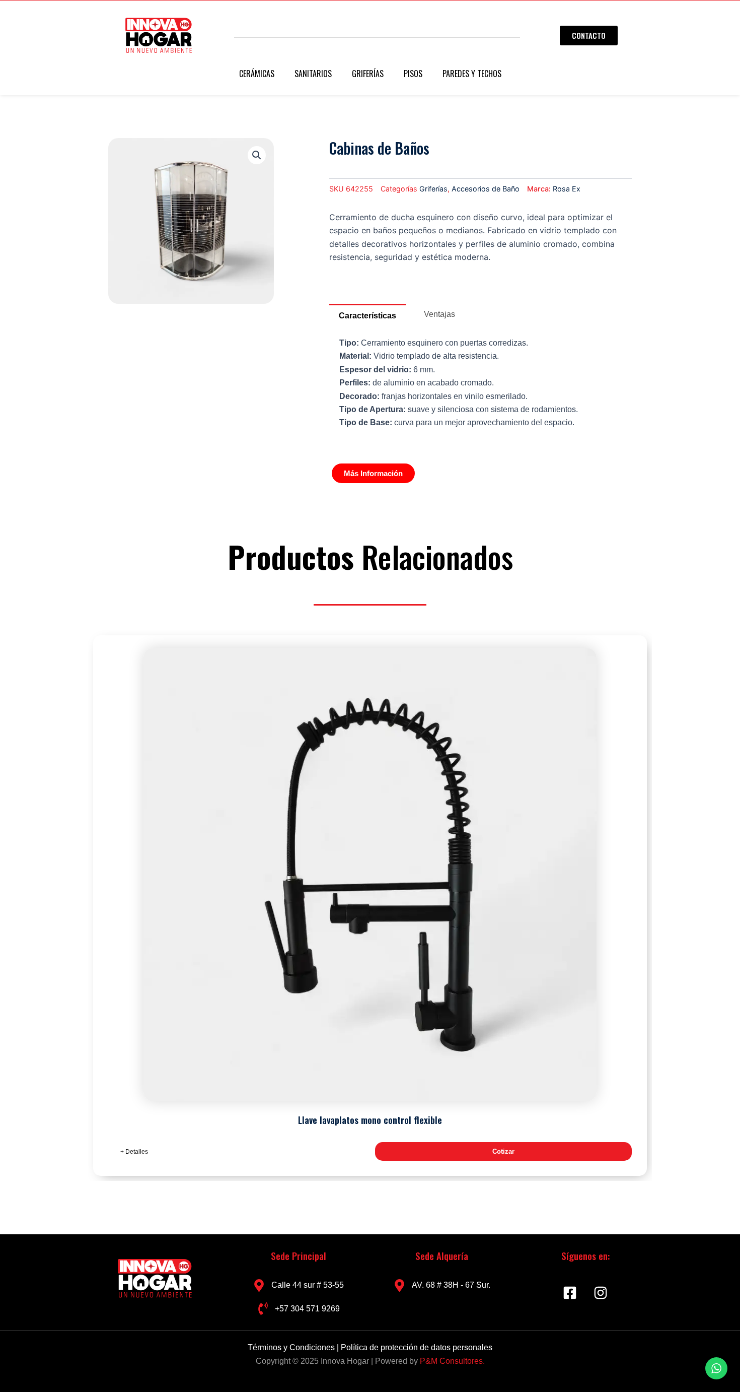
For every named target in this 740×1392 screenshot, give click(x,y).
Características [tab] (367, 315)
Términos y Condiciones (292, 1347)
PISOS (413, 74)
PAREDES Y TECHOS (471, 74)
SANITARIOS (313, 74)
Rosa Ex (566, 188)
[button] (257, 155)
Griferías (433, 188)
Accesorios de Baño (486, 188)
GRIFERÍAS (368, 74)
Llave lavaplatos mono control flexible (370, 1119)
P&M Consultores (451, 1361)
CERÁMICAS (256, 74)
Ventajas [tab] (439, 314)
